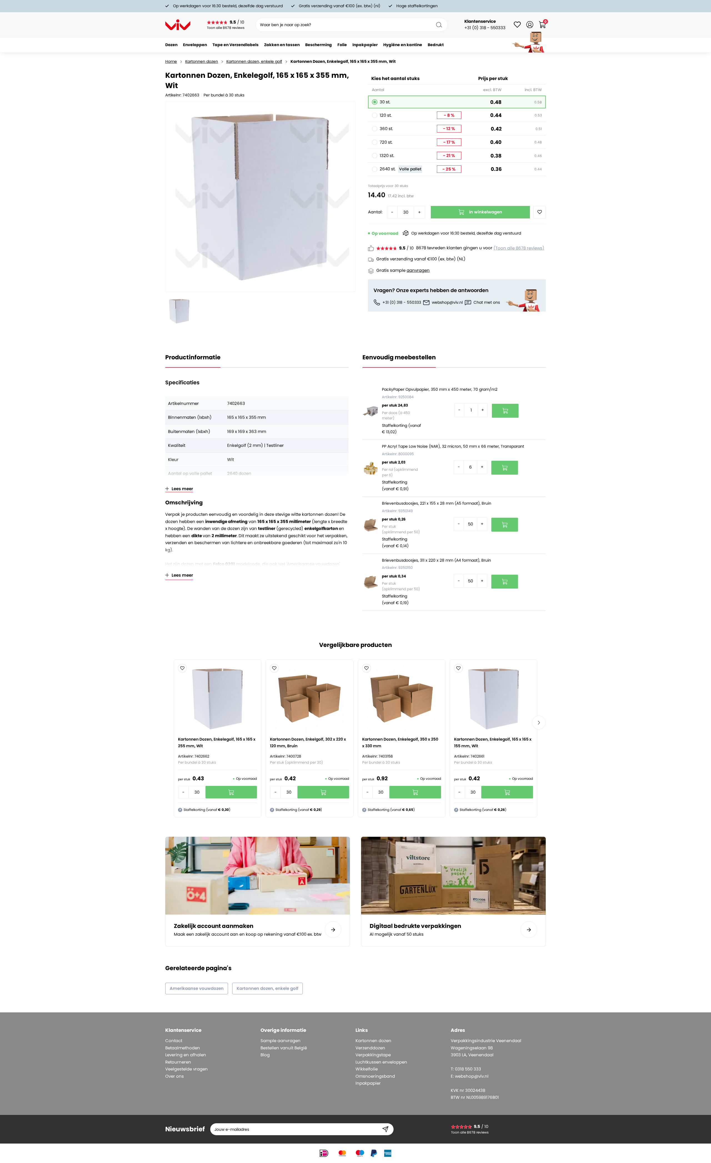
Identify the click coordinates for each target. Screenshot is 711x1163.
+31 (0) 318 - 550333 (401, 302)
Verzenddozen (370, 1048)
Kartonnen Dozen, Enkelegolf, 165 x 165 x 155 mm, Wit (493, 742)
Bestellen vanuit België (284, 1048)
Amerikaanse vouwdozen (197, 988)
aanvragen (418, 270)
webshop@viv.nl (447, 302)
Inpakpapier (368, 1083)
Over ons (174, 1076)
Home (171, 61)
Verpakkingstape (373, 1055)
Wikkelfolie (367, 1069)
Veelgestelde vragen (186, 1069)
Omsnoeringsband (375, 1076)
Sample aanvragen (281, 1041)
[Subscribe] (385, 1129)
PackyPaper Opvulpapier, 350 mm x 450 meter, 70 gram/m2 (439, 389)
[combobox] (352, 25)
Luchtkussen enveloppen (381, 1062)
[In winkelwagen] (505, 411)
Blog (265, 1055)
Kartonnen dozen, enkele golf (254, 61)
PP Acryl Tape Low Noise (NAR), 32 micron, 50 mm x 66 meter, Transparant (453, 446)
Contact (173, 1041)
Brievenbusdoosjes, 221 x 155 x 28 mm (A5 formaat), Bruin (436, 503)
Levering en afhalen (185, 1055)
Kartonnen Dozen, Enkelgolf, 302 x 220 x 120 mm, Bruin (308, 742)
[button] (182, 668)
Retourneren (178, 1062)
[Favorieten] (517, 24)
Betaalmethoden (182, 1048)
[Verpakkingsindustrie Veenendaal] (177, 25)
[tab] (210, 1030)
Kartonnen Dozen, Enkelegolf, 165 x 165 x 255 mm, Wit (217, 742)
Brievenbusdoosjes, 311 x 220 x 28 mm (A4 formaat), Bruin (436, 560)
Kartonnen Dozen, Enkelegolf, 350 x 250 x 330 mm (400, 742)
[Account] (529, 24)
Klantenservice (480, 21)
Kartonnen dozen (201, 61)
